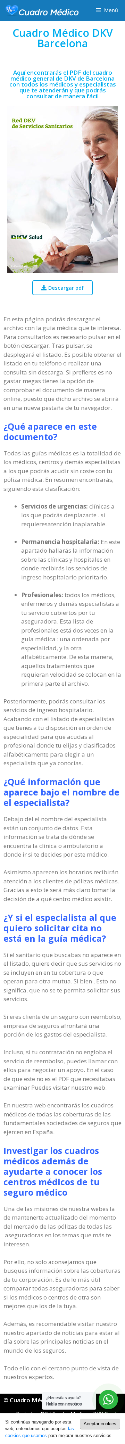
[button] (62, 287)
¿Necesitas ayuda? (64, 1401)
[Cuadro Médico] (42, 10)
